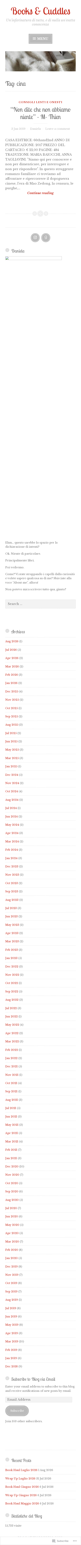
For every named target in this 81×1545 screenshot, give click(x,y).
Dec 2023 (11, 866)
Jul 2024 (11, 808)
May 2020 (12, 1225)
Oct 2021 (11, 1083)
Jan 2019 (11, 1358)
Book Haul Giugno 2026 (22, 1486)
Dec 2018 (11, 1366)
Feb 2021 (11, 1149)
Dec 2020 (11, 1166)
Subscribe (17, 1410)
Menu (42, 39)
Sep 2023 (11, 891)
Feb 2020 (11, 1250)
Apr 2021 (11, 1133)
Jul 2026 (11, 649)
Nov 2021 (11, 1075)
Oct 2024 (11, 791)
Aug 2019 (11, 1299)
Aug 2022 (11, 999)
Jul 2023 (11, 908)
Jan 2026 (11, 683)
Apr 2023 (11, 933)
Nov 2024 (12, 783)
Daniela (35, 128)
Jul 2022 (11, 1008)
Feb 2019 (11, 1350)
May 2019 (11, 1324)
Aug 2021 (11, 1100)
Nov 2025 (12, 699)
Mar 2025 (12, 758)
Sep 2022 (11, 991)
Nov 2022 (12, 974)
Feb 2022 (11, 1050)
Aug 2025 (11, 724)
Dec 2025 (11, 691)
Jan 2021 (11, 1158)
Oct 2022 (11, 983)
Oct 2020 (11, 1183)
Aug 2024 (11, 800)
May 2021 (11, 1125)
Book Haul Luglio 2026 (21, 1470)
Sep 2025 (11, 716)
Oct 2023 (11, 883)
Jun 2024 (11, 816)
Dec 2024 (11, 775)
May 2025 (12, 749)
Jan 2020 (11, 1258)
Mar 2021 (11, 1141)
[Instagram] (35, 237)
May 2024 (12, 824)
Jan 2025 (11, 766)
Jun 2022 (11, 1016)
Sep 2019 (11, 1291)
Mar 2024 (12, 841)
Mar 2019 (11, 1341)
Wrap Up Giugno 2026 (21, 1495)
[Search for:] (40, 604)
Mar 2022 (12, 1041)
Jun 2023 (11, 916)
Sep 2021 (11, 1091)
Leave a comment (57, 128)
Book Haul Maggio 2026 (22, 1503)
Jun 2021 (11, 1116)
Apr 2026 (11, 658)
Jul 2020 (11, 1208)
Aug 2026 (11, 641)
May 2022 (12, 1024)
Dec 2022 (11, 966)
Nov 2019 (11, 1275)
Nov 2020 (12, 1174)
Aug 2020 (12, 1200)
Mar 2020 (12, 1241)
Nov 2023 (12, 874)
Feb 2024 (11, 849)
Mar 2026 (12, 666)
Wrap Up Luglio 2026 (20, 1478)
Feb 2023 (11, 950)
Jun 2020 (11, 1216)
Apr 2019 (11, 1333)
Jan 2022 (11, 1058)
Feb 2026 (11, 674)
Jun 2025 (11, 741)
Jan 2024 (11, 858)
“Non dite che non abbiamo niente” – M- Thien (41, 113)
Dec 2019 (11, 1266)
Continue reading (29, 193)
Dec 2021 (11, 1066)
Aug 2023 (11, 900)
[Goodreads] (45, 237)
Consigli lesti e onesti (40, 102)
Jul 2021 (10, 1108)
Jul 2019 (10, 1308)
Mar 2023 (12, 941)
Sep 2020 (11, 1191)
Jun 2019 (11, 1316)
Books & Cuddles (40, 11)
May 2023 (12, 925)
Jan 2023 (11, 958)
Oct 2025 (11, 708)
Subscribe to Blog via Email (33, 1379)
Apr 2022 (11, 1033)
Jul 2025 (11, 733)
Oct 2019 (11, 1283)
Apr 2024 (11, 833)
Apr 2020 (12, 1233)
